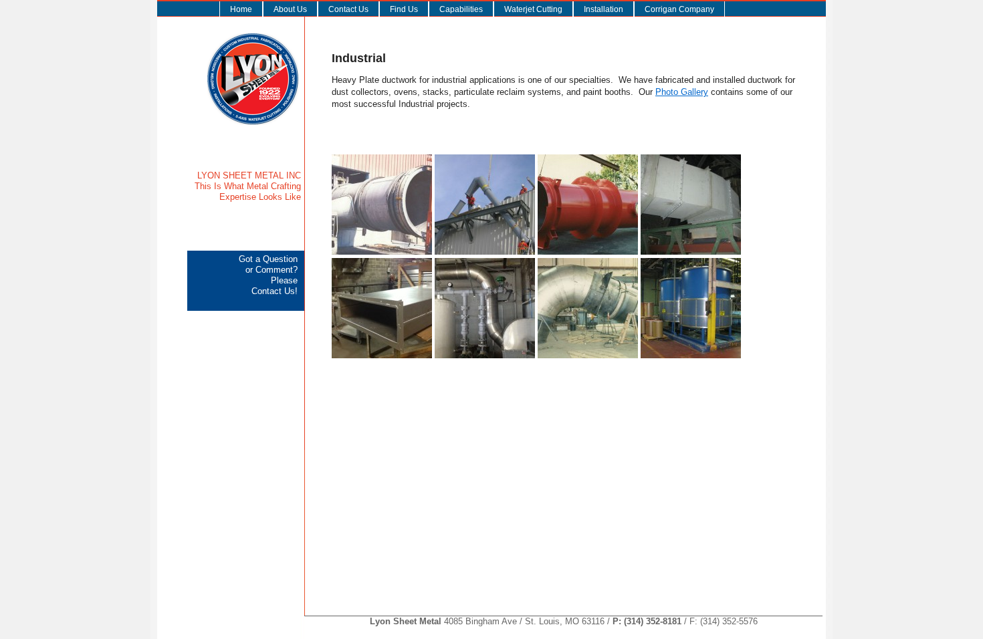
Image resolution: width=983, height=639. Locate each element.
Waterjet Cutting (533, 9)
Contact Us (348, 9)
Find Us (404, 9)
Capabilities (461, 9)
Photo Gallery (681, 92)
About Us (290, 9)
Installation (603, 9)
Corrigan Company (679, 9)
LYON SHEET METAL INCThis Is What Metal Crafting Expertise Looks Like (248, 186)
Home (241, 9)
